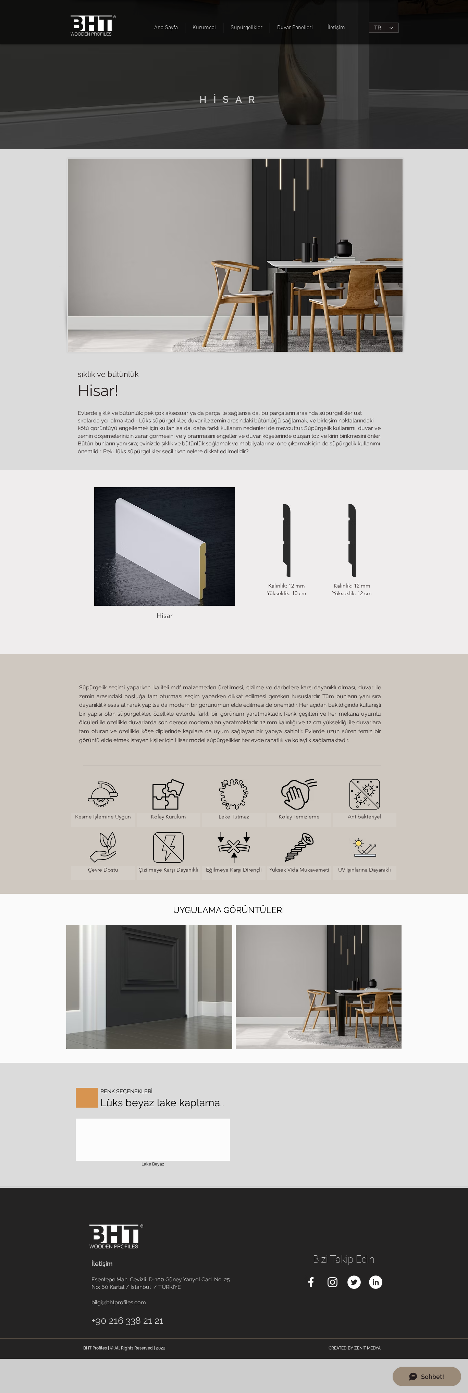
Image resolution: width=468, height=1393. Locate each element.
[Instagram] (332, 1282)
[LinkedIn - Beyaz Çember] (375, 1282)
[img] (103, 801)
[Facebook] (311, 1282)
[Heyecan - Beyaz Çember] (354, 1282)
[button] (164, 559)
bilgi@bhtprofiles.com (118, 1302)
